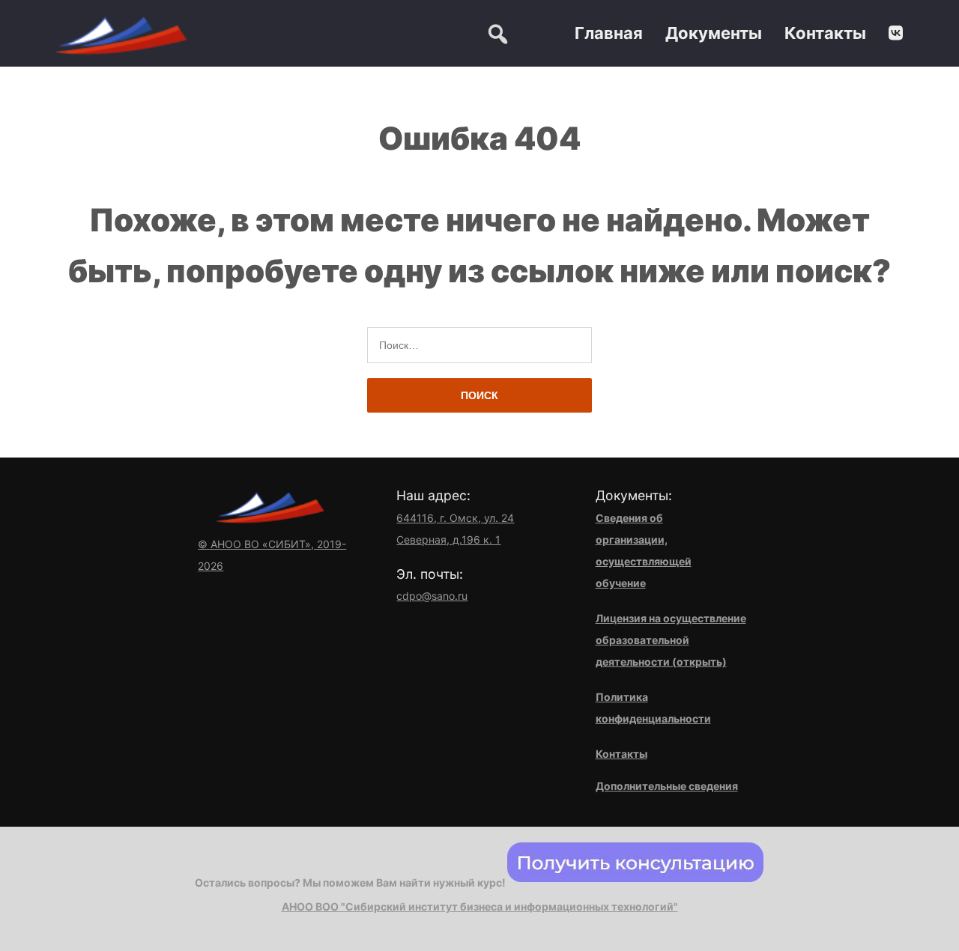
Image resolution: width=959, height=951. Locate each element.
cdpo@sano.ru (432, 595)
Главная (609, 33)
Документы (713, 33)
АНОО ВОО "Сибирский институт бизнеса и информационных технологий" (480, 906)
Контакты (825, 33)
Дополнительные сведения (667, 786)
